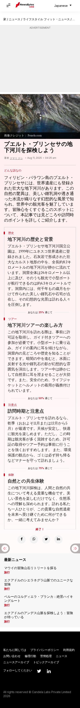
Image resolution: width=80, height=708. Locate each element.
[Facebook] (21, 539)
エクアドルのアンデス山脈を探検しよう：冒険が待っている (38, 615)
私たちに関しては (14, 650)
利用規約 (69, 650)
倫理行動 (30, 656)
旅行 (7, 572)
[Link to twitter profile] (39, 671)
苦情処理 (46, 656)
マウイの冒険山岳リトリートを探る (30, 568)
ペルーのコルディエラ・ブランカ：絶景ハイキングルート (38, 599)
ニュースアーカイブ (16, 662)
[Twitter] (46, 539)
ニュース (14, 19)
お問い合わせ (12, 656)
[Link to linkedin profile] (49, 671)
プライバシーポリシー (44, 650)
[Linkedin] (58, 539)
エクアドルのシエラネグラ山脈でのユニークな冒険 (38, 582)
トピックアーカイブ (46, 662)
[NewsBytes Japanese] (28, 6)
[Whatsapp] (34, 539)
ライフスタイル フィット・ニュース (46, 19)
